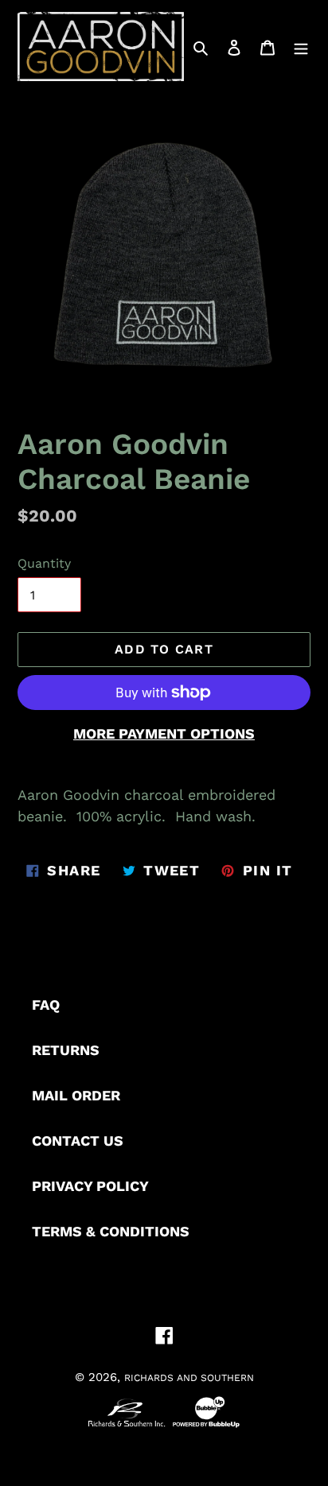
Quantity (44, 563)
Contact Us (77, 1140)
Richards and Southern (189, 1377)
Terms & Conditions (110, 1231)
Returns (66, 1050)
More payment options (164, 733)
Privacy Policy (90, 1186)
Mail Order (76, 1095)
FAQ (46, 1004)
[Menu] (301, 46)
